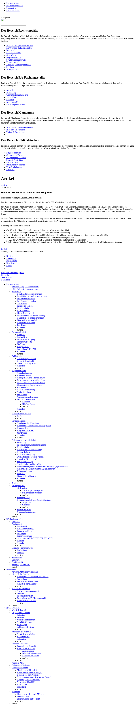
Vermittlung (22, 394)
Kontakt (9, 256)
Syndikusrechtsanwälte (16, 60)
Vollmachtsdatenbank (26, 399)
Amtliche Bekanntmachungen (29, 672)
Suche (9, 266)
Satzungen (21, 639)
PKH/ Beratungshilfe (26, 313)
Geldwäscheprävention (26, 358)
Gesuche (26, 505)
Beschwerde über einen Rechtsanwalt (32, 576)
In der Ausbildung (24, 531)
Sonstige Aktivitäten (14, 160)
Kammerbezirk (23, 636)
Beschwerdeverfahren (26, 322)
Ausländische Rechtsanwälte (29, 464)
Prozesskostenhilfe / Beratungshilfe (31, 598)
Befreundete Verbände (15, 165)
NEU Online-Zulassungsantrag (19, 48)
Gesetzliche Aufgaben (26, 634)
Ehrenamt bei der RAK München (31, 694)
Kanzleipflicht (23, 308)
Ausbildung (11, 92)
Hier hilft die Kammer (15, 130)
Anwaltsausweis (24, 375)
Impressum (11, 258)
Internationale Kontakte (27, 646)
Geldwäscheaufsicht (25, 361)
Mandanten (11, 8)
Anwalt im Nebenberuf (26, 459)
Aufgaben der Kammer (16, 157)
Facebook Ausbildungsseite (12, 272)
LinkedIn (5, 275)
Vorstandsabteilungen (26, 620)
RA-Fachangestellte (14, 6)
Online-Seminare (24, 392)
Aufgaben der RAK (25, 430)
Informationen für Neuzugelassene (31, 445)
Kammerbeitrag (23, 452)
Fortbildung (22, 550)
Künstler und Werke (30, 656)
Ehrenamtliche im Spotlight (28, 699)
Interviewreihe (23, 696)
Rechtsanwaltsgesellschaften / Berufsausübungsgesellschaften (43, 466)
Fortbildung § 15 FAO (26, 349)
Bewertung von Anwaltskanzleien (31, 380)
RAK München (13, 10)
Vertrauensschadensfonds (27, 397)
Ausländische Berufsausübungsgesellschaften (36, 469)
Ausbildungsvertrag (25, 529)
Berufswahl (22, 526)
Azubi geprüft (12, 102)
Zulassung (21, 442)
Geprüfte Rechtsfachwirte (17, 95)
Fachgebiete (22, 337)
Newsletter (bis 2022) (26, 682)
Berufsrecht (11, 50)
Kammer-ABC (12, 162)
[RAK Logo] (13, 25)
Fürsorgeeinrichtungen (26, 476)
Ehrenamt (10, 169)
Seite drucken (6, 277)
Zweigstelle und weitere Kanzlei (30, 457)
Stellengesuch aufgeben (32, 493)
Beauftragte (22, 624)
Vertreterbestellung (25, 461)
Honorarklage (23, 428)
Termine (20, 553)
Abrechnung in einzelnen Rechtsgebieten (34, 426)
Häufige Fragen (28, 404)
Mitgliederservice (13, 57)
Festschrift (21, 687)
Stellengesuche (23, 497)
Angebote (26, 502)
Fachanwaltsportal (24, 342)
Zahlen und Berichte (25, 627)
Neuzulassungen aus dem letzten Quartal (34, 677)
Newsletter (10, 263)
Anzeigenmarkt (12, 69)
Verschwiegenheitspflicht (27, 320)
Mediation (21, 593)
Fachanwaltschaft (13, 53)
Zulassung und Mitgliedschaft (18, 64)
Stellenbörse (11, 97)
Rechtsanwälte (12, 3)
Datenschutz (11, 261)
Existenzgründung (24, 471)
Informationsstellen (25, 596)
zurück (4, 185)
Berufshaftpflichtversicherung (29, 294)
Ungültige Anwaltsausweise (28, 680)
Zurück (4, 249)
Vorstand (20, 617)
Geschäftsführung (24, 622)
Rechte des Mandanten (26, 600)
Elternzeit (21, 473)
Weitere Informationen (15, 132)
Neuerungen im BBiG (15, 104)
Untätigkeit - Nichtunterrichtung (30, 318)
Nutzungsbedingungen (26, 512)
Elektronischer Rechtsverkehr (29, 385)
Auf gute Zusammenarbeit (28, 591)
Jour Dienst (22, 325)
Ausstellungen (28, 651)
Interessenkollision (25, 306)
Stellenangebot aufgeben (32, 490)
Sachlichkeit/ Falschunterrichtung (31, 315)
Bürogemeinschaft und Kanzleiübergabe (34, 500)
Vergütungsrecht (13, 62)
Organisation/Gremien (15, 155)
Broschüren (22, 684)
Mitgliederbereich (13, 153)
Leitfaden (26, 402)
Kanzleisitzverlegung (26, 454)
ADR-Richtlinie (23, 311)
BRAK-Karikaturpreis (31, 653)
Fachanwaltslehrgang (26, 339)
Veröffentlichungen (14, 167)
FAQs (19, 416)
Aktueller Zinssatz (24, 373)
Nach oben (5, 280)
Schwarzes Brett (24, 509)
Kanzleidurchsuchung (26, 390)
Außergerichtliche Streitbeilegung (31, 378)
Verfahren (21, 344)
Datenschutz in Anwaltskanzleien (31, 382)
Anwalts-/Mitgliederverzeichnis (19, 127)
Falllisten (21, 334)
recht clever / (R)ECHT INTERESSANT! (35, 538)
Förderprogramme (24, 536)
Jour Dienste (22, 387)
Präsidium (21, 615)
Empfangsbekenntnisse (26, 301)
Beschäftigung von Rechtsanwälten (32, 296)
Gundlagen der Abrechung (28, 423)
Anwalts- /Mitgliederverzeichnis (19, 45)
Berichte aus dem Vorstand (28, 675)
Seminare (10, 67)
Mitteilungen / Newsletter (27, 670)
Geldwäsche (11, 55)
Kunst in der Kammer (26, 648)
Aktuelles (10, 90)
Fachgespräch (23, 346)
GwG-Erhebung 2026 (26, 363)
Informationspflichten (26, 299)
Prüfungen (21, 533)
